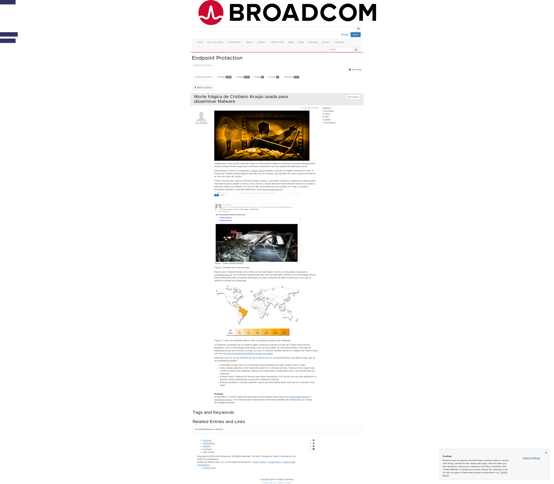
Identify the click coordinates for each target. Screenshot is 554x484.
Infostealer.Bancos (223, 275)
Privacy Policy (259, 462)
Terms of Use (209, 468)
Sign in (355, 35)
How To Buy (209, 452)
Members (291, 77)
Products (207, 441)
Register (345, 34)
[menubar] (346, 34)
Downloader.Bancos (272, 190)
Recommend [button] (353, 97)
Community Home (203, 77)
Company (207, 449)
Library (242, 77)
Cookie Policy (274, 462)
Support (206, 446)
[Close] (546, 453)
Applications (209, 443)
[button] (358, 29)
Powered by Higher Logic (277, 482)
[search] (356, 49)
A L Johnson (201, 123)
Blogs (259, 77)
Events (273, 77)
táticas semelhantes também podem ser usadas (250, 354)
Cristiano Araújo (257, 171)
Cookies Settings (531, 458)
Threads (224, 77)
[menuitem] (346, 34)
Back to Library (204, 88)
